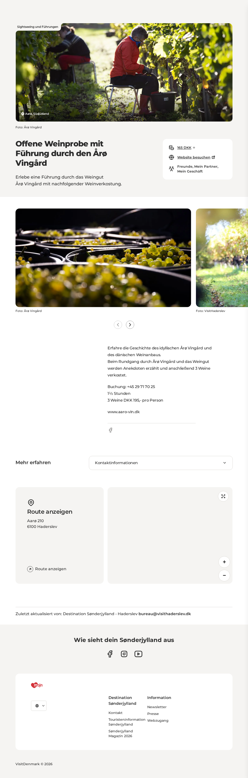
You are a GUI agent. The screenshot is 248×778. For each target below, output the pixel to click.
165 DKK (184, 147)
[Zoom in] (224, 562)
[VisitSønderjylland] (46, 685)
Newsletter (157, 707)
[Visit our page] (124, 654)
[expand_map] (223, 496)
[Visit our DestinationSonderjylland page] (110, 654)
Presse (153, 714)
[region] (170, 535)
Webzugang (158, 720)
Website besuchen (193, 157)
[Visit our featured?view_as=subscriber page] (138, 654)
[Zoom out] (224, 575)
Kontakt (115, 713)
